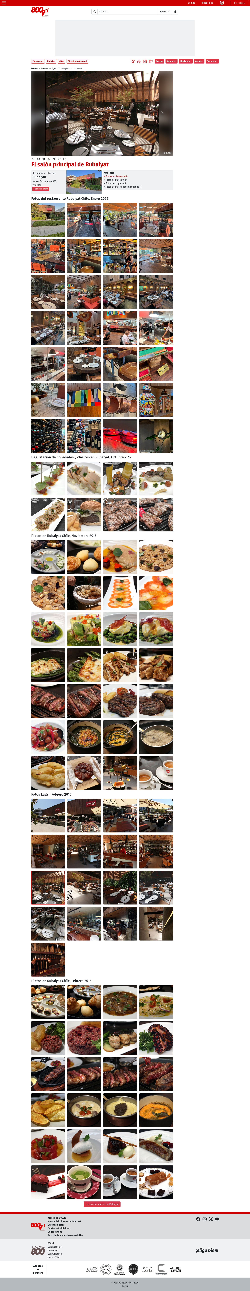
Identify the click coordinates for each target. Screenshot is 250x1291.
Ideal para (185, 61)
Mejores (171, 61)
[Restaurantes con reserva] (151, 61)
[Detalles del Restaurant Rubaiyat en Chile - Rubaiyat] (84, 364)
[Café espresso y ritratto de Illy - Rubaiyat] (156, 773)
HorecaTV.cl (54, 1257)
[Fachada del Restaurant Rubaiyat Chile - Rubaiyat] (48, 220)
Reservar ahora (41, 189)
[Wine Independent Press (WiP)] (133, 1269)
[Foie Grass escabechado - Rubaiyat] (120, 557)
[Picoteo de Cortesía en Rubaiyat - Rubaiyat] (48, 557)
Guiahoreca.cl (55, 1246)
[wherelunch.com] (175, 1269)
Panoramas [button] (38, 61)
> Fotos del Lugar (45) (115, 183)
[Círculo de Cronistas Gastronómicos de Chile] (106, 1269)
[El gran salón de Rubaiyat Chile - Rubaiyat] (84, 292)
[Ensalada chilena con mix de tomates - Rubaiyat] (48, 737)
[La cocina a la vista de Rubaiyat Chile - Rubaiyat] (120, 328)
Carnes (52, 173)
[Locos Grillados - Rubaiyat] (84, 478)
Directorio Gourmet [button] (77, 61)
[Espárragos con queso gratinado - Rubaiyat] (48, 665)
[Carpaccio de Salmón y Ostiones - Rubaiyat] (120, 593)
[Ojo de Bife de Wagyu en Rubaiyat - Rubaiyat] (120, 701)
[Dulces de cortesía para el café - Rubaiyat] (156, 1182)
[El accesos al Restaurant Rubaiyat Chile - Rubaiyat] (84, 220)
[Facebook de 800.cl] (198, 1219)
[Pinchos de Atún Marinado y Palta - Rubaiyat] (48, 478)
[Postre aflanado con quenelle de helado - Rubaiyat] (84, 1146)
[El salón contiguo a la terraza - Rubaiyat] (156, 256)
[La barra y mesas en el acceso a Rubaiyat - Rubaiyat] (48, 851)
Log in (125, 1286)
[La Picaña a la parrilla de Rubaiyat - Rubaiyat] (48, 1074)
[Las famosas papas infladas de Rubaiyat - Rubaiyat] (48, 1110)
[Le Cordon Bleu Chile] (119, 1269)
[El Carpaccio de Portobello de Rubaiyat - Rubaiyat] (156, 557)
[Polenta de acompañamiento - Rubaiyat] (84, 1110)
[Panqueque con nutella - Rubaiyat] (156, 1146)
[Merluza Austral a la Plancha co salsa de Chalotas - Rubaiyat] (156, 478)
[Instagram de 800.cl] (205, 1219)
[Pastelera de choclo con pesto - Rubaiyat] (120, 737)
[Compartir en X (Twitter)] (49, 159)
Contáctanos (55, 1231)
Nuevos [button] (159, 61)
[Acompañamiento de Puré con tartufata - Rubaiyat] (120, 1110)
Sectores (211, 61)
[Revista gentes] (147, 1269)
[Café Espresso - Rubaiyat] (120, 1182)
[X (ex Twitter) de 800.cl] (211, 1219)
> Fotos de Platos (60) (115, 179)
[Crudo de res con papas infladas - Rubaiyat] (48, 1038)
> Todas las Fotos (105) (115, 176)
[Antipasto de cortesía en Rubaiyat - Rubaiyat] (48, 1002)
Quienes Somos (56, 1224)
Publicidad (207, 2)
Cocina (198, 61)
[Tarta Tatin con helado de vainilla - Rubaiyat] (120, 1146)
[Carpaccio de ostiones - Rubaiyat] (156, 1002)
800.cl (51, 1243)
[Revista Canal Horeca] (92, 1269)
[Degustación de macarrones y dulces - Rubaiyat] (120, 773)
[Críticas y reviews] (145, 61)
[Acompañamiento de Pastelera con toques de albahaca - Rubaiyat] (156, 1110)
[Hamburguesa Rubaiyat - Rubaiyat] (84, 514)
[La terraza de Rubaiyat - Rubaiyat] (120, 220)
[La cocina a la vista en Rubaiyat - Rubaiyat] (84, 924)
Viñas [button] (61, 61)
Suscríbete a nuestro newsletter (65, 1235)
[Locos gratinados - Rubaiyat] (120, 1038)
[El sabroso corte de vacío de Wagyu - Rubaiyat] (48, 701)
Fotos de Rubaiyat (48, 69)
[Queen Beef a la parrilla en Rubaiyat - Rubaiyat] (120, 1074)
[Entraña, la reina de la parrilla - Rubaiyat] (120, 514)
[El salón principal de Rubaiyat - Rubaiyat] (48, 887)
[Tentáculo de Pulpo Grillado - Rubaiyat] (156, 1038)
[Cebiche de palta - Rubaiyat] (48, 629)
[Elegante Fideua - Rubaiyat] (48, 514)
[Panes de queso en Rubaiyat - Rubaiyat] (84, 1002)
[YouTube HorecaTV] (217, 1219)
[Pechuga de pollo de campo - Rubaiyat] (120, 665)
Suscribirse (239, 3)
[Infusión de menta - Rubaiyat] (84, 1182)
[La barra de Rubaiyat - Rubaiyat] (84, 256)
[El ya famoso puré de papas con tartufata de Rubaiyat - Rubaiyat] (156, 737)
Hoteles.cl (53, 1250)
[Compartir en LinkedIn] (54, 159)
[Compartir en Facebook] (44, 159)
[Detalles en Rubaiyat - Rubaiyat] (120, 924)
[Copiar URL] (64, 159)
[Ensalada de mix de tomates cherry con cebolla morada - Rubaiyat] (48, 1146)
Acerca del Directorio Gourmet (64, 1221)
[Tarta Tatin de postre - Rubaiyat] (84, 773)
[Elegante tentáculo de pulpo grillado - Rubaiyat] (120, 478)
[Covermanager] (161, 1269)
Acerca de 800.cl (57, 1218)
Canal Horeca (55, 1253)
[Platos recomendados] (138, 61)
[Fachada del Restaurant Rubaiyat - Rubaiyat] (48, 815)
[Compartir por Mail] (38, 159)
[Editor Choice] (132, 61)
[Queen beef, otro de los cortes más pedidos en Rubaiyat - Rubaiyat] (156, 514)
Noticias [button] (51, 61)
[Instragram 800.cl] (222, 2)
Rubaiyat (34, 69)
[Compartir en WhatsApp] (59, 159)
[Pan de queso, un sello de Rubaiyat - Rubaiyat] (84, 557)
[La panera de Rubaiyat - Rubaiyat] (84, 593)
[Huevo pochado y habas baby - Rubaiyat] (120, 629)
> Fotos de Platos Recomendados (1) (123, 186)
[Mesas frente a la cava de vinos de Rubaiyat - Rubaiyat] (48, 292)
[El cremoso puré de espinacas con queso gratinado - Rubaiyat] (84, 737)
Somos (191, 2)
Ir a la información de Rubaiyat (102, 1204)
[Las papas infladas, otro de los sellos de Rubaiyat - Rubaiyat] (48, 773)
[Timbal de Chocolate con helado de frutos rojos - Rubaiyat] (48, 1182)
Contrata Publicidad (59, 1228)
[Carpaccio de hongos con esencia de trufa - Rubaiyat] (120, 1002)
